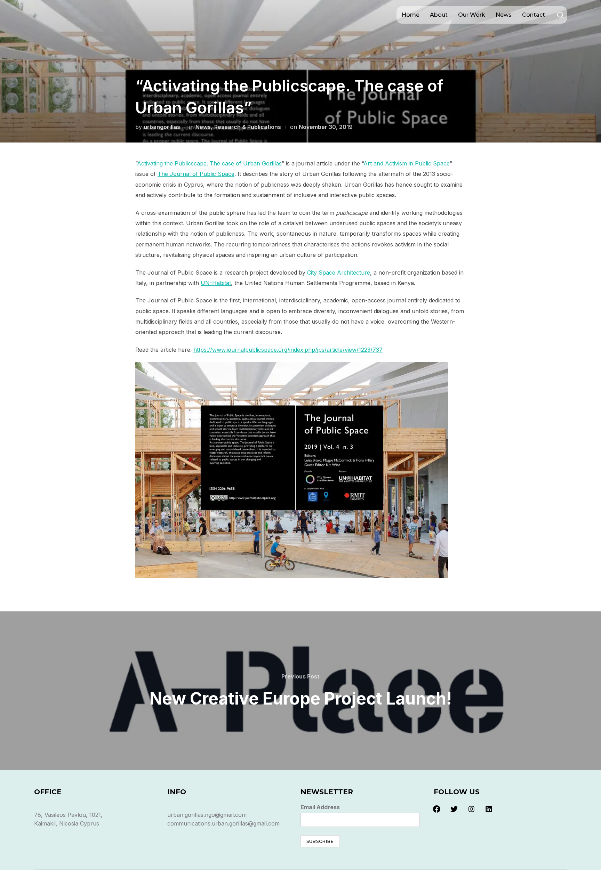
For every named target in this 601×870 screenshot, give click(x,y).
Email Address (320, 807)
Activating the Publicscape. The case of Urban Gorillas (209, 163)
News (504, 14)
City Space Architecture (338, 272)
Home (410, 14)
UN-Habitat (216, 282)
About (439, 14)
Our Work (471, 14)
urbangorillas (162, 126)
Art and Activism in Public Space (406, 163)
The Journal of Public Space (196, 173)
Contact (533, 14)
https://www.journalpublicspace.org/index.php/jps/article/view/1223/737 (288, 349)
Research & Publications (247, 126)
